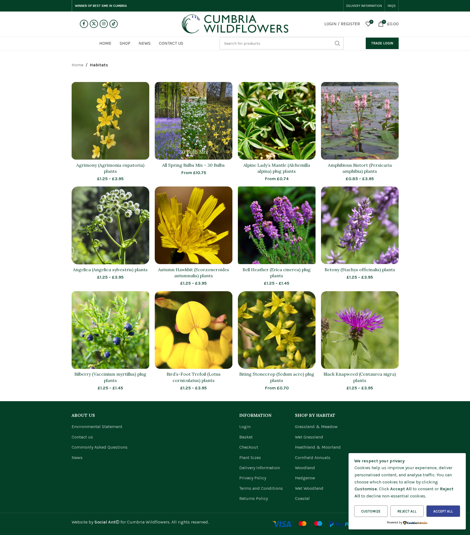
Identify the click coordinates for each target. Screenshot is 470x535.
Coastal (302, 498)
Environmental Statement (97, 426)
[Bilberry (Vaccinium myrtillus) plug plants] (110, 330)
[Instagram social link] (104, 24)
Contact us (82, 437)
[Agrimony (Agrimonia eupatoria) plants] (110, 121)
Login (245, 426)
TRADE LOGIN (382, 43)
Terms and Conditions (261, 488)
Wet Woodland (309, 488)
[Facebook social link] (84, 24)
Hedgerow (305, 477)
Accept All (443, 511)
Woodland (305, 467)
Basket (246, 437)
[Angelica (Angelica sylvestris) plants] (110, 225)
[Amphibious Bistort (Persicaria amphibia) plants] (360, 121)
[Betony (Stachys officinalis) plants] (360, 225)
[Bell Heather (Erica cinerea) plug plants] (277, 225)
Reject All (406, 511)
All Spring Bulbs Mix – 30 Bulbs (193, 165)
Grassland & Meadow (316, 426)
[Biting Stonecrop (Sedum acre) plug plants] (277, 330)
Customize (371, 511)
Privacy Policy (252, 477)
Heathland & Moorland (318, 447)
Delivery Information (259, 467)
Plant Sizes (250, 457)
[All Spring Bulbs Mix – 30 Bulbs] (193, 121)
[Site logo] (235, 23)
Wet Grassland (309, 437)
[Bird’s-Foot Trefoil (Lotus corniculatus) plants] (193, 330)
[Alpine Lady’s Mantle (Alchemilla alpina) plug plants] (277, 121)
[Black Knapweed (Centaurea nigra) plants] (360, 330)
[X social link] (94, 24)
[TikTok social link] (113, 24)
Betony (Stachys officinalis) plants (360, 269)
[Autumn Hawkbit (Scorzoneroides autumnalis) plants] (193, 225)
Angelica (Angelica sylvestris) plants (110, 269)
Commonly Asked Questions (100, 447)
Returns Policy (253, 498)
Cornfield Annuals (312, 457)
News (77, 457)
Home (77, 64)
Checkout (248, 447)
